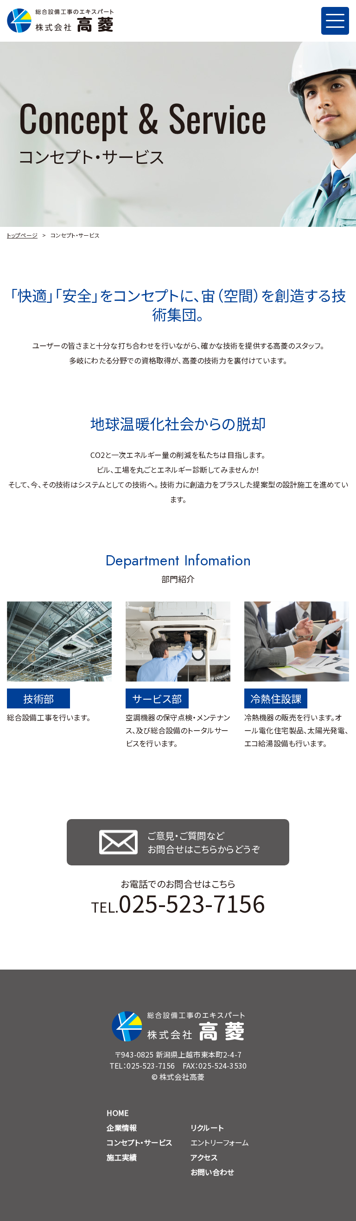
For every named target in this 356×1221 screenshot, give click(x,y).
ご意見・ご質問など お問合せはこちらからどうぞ (203, 842)
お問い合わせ (212, 1171)
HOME (117, 1112)
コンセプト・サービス (139, 1142)
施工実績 (122, 1157)
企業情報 (122, 1127)
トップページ (22, 235)
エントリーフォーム (220, 1142)
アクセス (204, 1157)
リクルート (207, 1127)
